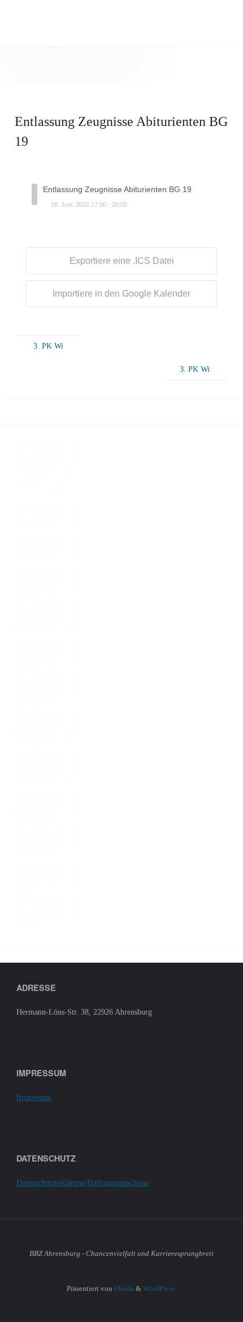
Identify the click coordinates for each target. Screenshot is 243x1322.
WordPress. (159, 1288)
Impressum (33, 1097)
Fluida (123, 1288)
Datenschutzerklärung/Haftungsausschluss (82, 1182)
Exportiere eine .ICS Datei (122, 261)
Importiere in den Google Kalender (121, 293)
